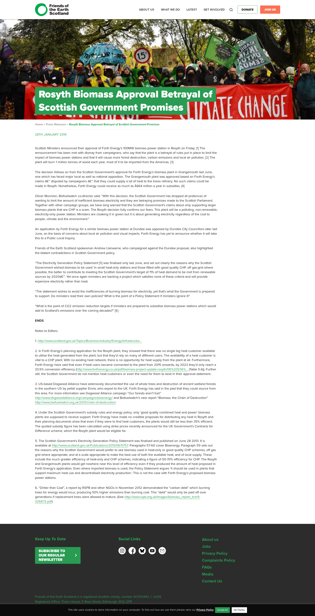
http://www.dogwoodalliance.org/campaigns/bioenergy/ (74, 398)
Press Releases (56, 124)
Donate (248, 9)
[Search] (231, 9)
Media (207, 574)
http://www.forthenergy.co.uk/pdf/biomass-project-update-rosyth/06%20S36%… (132, 369)
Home (39, 124)
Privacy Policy (215, 553)
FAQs (207, 567)
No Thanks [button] (239, 610)
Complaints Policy (218, 560)
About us (210, 539)
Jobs (206, 546)
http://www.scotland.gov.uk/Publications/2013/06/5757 (90, 445)
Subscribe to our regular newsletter (52, 555)
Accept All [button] (222, 610)
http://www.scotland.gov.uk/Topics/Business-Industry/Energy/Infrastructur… (90, 341)
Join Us (270, 9)
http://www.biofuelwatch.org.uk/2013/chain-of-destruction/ (75, 402)
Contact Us (212, 581)
